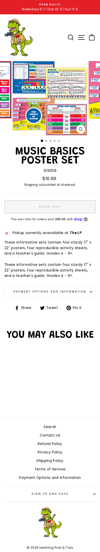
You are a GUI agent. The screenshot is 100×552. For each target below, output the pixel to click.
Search (50, 426)
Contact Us (50, 435)
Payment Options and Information (50, 292)
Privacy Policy (50, 452)
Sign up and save (50, 494)
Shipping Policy (49, 460)
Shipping (31, 185)
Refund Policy (50, 443)
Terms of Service (50, 469)
